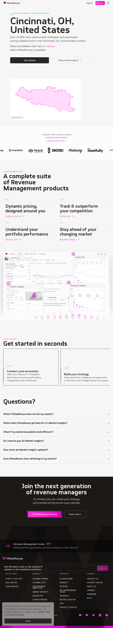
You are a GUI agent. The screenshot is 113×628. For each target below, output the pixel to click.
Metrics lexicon (68, 600)
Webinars (91, 594)
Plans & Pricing (40, 600)
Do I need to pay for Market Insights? (23, 441)
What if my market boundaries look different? (28, 432)
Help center (11, 583)
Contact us (92, 579)
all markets (48, 46)
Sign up (100, 3)
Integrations (66, 579)
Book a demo (75, 514)
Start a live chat (14, 579)
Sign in (89, 3)
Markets (64, 583)
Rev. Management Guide (68, 591)
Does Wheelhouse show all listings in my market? (30, 459)
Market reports (41, 592)
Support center (95, 583)
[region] (45, 99)
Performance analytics (39, 587)
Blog (89, 598)
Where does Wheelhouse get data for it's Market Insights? (35, 423)
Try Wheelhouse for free (44, 514)
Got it (28, 621)
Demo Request (12, 586)
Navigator (38, 596)
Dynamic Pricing (40, 579)
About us (91, 586)
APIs (62, 604)
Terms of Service (16, 614)
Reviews (64, 586)
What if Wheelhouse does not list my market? (28, 414)
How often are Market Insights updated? (25, 450)
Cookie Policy (43, 612)
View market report (70, 60)
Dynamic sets (39, 583)
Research (64, 596)
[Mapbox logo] (17, 117)
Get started (29, 60)
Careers (91, 590)
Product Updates (68, 607)
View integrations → (56, 141)
